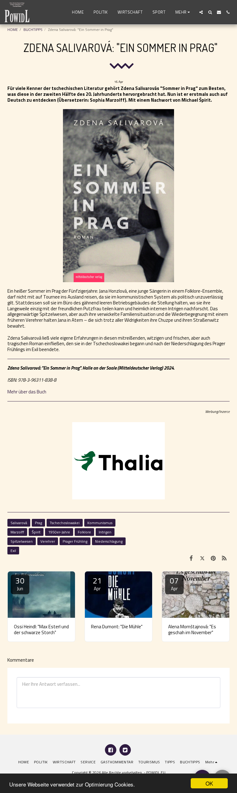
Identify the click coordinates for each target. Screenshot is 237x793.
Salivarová (18, 523)
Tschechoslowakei (65, 523)
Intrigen (105, 532)
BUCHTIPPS (33, 29)
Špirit (36, 532)
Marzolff (17, 532)
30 (20, 583)
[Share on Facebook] (191, 558)
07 (174, 583)
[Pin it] (213, 558)
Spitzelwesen (21, 541)
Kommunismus (99, 523)
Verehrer (47, 541)
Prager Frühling (75, 541)
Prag (38, 523)
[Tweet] (202, 558)
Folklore (84, 532)
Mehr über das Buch (26, 391)
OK (209, 783)
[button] (201, 12)
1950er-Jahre (59, 532)
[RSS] (224, 558)
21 (97, 583)
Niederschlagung (109, 541)
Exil (13, 550)
